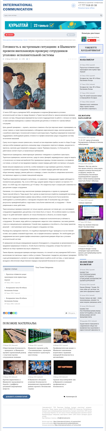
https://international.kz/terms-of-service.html (68, 425)
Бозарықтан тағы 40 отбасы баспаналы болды (90, 79)
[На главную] (29, 7)
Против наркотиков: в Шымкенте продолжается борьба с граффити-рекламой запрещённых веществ (13, 384)
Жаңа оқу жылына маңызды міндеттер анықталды (88, 226)
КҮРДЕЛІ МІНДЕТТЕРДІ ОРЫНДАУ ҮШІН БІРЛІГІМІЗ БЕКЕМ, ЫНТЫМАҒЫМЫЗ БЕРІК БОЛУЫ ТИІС (90, 252)
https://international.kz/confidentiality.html (65, 423)
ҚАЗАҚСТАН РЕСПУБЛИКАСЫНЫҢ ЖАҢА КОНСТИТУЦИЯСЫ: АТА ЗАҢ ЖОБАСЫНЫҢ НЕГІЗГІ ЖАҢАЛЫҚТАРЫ (90, 313)
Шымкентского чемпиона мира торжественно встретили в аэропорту (89, 106)
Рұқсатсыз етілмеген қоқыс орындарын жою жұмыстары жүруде (15, 277)
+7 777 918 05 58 (87, 5)
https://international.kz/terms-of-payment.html (67, 421)
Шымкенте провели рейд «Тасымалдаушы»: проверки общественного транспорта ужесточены (39, 351)
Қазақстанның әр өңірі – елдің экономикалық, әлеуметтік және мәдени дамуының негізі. (91, 300)
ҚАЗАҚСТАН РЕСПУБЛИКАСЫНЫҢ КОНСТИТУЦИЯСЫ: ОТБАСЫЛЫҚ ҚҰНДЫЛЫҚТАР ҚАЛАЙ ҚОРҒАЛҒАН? (91, 276)
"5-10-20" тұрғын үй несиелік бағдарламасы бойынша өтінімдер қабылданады (90, 142)
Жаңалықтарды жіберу (86, 8)
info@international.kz (63, 418)
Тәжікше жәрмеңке (85, 203)
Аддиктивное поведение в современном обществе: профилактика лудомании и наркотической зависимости (90, 327)
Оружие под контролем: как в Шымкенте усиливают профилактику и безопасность (64, 383)
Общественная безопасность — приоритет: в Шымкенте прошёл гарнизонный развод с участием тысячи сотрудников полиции (14, 352)
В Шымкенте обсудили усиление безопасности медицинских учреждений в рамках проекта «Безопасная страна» (39, 384)
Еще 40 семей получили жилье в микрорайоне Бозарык (91, 97)
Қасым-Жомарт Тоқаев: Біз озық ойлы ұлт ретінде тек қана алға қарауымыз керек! (90, 289)
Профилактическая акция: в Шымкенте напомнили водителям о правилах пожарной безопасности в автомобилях (64, 352)
